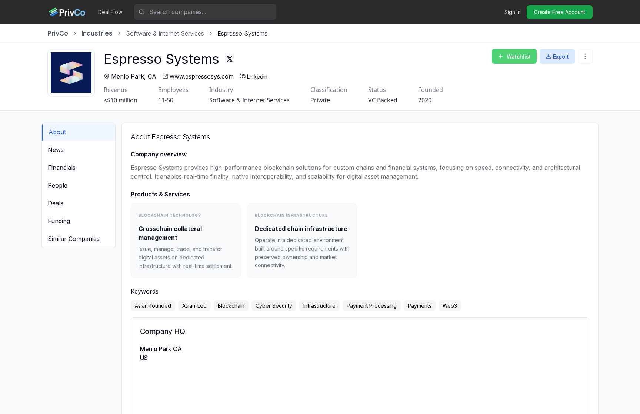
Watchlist (519, 56)
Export (561, 56)
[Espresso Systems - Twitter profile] (229, 58)
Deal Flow (110, 12)
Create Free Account (559, 12)
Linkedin (257, 76)
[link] (242, 33)
